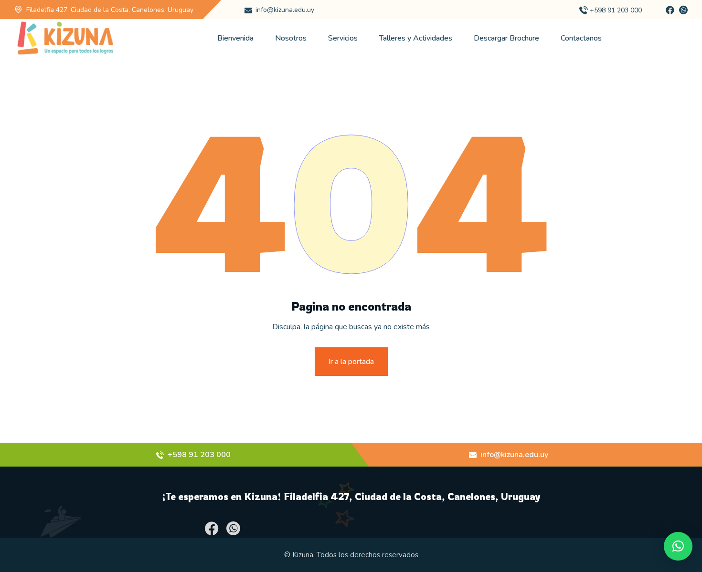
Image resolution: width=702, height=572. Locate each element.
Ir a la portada (351, 361)
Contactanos (581, 38)
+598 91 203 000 (616, 10)
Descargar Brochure (506, 38)
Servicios (343, 38)
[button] (678, 546)
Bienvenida (235, 38)
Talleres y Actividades (415, 38)
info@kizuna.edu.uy (284, 9)
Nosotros (291, 38)
